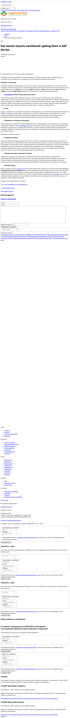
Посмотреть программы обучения (11, 698)
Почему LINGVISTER (7, 31)
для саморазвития (10, 184)
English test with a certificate (13, 497)
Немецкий (7, 462)
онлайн (57, 174)
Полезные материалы (19, 10)
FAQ (58, 31)
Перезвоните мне (6, 25)
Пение (3, 112)
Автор (2, 203)
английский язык (21, 184)
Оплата (38, 10)
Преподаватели (45, 31)
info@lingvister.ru (6, 507)
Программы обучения (32, 31)
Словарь (7, 495)
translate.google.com (25, 125)
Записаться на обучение (8, 29)
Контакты (32, 10)
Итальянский (8, 467)
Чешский (7, 471)
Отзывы (9, 10)
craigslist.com (20, 169)
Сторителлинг (8, 94)
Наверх (3, 716)
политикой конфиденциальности (27, 537)
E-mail (4, 564)
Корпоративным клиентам (9, 452)
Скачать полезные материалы (32, 698)
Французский (8, 464)
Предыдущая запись (8, 188)
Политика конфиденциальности (11, 520)
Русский (6, 475)
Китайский (7, 469)
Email (2, 205)
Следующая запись (7, 191)
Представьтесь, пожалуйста (10, 528)
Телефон (5, 532)
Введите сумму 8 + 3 (7, 224)
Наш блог (7, 493)
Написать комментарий (8, 199)
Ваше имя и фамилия (9, 654)
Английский (8, 460)
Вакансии (7, 436)
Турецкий (7, 473)
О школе (3, 10)
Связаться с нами (6, 2)
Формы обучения (9, 446)
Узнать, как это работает (50, 698)
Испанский (7, 465)
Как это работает (19, 31)
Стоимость (53, 31)
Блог (27, 10)
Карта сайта (8, 485)
